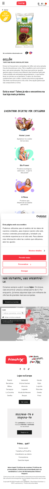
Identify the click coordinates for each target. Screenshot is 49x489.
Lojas (4, 310)
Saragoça (9, 389)
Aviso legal (12, 467)
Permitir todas (24, 258)
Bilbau (10, 386)
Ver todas (24, 402)
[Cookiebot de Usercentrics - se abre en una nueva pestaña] (36, 216)
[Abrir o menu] (3, 3)
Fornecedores (23, 457)
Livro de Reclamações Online (29, 471)
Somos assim (23, 448)
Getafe (39, 380)
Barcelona (9, 383)
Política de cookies (24, 467)
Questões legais (23, 460)
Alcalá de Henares (24, 392)
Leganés (24, 389)
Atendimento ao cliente (23, 454)
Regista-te (24, 432)
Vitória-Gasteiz (24, 383)
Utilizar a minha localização (12, 317)
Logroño (39, 386)
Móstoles (39, 389)
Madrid (9, 380)
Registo (25, 473)
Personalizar (23, 264)
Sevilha (9, 395)
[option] (38, 3)
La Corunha (10, 392)
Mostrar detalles (35, 251)
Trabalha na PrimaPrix (23, 451)
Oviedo (39, 392)
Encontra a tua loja (11, 302)
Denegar (24, 271)
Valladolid (24, 380)
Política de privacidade (31, 483)
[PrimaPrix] (21, 3)
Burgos (24, 395)
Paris (39, 395)
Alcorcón (24, 386)
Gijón (39, 383)
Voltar (6, 10)
